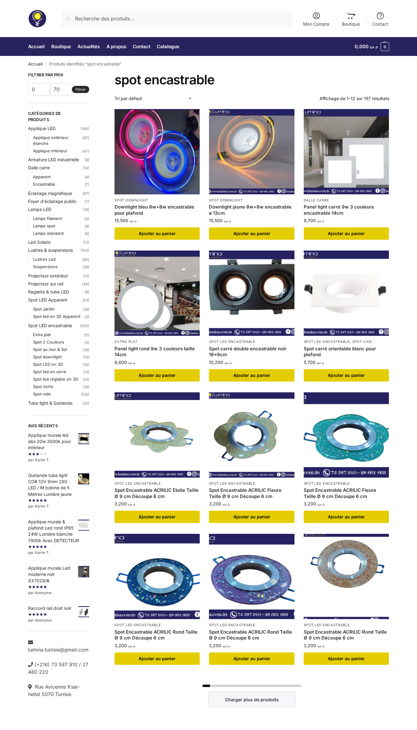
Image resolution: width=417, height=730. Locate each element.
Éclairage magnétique (50, 193)
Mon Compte (316, 24)
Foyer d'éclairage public (52, 201)
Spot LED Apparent (47, 299)
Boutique (351, 24)
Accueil (35, 63)
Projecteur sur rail (45, 283)
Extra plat (126, 342)
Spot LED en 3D (48, 364)
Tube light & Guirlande (50, 403)
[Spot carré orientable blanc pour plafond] (346, 293)
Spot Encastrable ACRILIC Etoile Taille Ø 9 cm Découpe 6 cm (156, 493)
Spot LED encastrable (232, 342)
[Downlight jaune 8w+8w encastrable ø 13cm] (251, 151)
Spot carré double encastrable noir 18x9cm (247, 352)
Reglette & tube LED (48, 291)
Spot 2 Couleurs (48, 342)
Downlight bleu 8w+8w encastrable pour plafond (154, 210)
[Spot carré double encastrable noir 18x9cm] (251, 293)
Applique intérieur (50, 150)
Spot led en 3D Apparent (56, 316)
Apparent (42, 176)
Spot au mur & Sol (50, 349)
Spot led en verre (49, 371)
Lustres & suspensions (50, 250)
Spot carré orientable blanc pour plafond (340, 352)
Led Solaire (39, 242)
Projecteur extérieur (48, 275)
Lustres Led (44, 259)
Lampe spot (44, 225)
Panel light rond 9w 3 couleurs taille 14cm (155, 352)
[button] (372, 46)
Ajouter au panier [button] (157, 233)
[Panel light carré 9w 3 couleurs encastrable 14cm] (346, 151)
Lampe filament (47, 218)
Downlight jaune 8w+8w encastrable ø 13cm (250, 210)
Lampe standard (48, 233)
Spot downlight (131, 200)
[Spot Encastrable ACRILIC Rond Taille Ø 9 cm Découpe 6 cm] (157, 576)
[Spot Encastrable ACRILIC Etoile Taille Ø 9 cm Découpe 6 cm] (157, 435)
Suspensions (45, 266)
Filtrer (80, 89)
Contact (380, 24)
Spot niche (43, 386)
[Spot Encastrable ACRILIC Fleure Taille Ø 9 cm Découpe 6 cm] (251, 435)
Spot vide (362, 342)
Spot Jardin (44, 308)
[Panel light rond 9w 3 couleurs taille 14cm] (157, 293)
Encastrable (44, 184)
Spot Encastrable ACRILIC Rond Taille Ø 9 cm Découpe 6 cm (156, 635)
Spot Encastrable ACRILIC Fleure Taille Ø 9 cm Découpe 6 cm (245, 493)
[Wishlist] (190, 118)
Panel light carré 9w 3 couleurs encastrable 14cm (339, 210)
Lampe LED (39, 209)
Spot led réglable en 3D (55, 379)
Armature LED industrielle (53, 159)
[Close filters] (91, 75)
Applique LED (42, 128)
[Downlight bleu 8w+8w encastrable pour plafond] (157, 151)
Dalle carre (316, 200)
